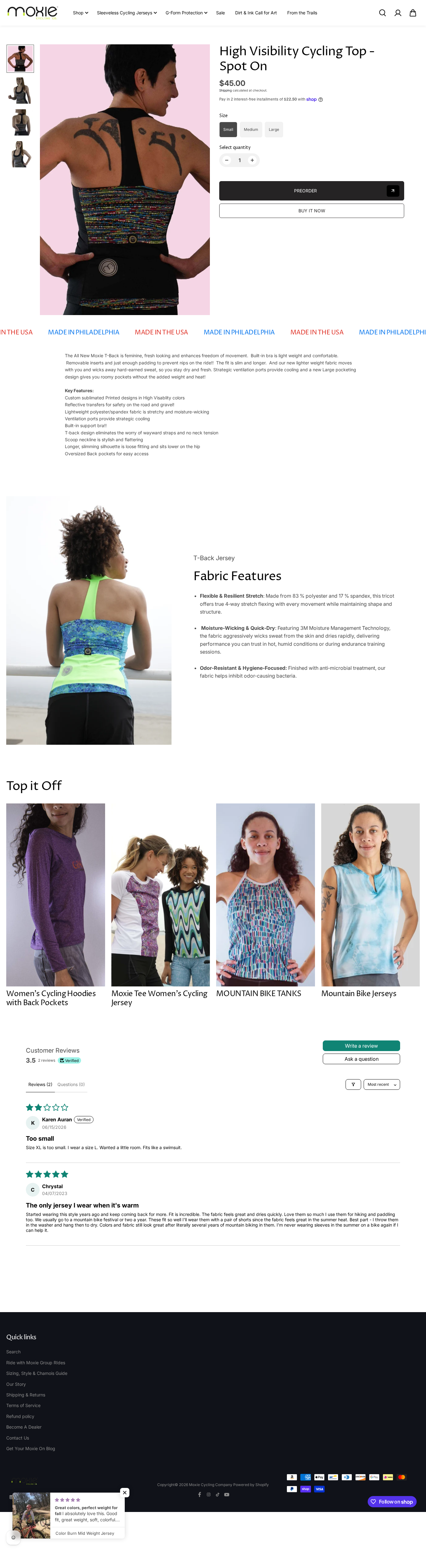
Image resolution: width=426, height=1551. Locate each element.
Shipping (225, 90)
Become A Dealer (23, 1427)
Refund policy (20, 1416)
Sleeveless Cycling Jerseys (124, 12)
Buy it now (311, 210)
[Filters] (353, 1084)
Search (13, 1351)
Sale (220, 12)
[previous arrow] (52, 180)
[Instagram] (208, 1494)
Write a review (361, 1046)
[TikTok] (217, 1494)
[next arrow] (198, 180)
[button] (413, 13)
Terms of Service (23, 1405)
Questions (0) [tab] (71, 1084)
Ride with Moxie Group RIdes (35, 1362)
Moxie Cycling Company (211, 1484)
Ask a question (362, 1059)
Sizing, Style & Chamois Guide (36, 1373)
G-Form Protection (184, 12)
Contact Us (17, 1437)
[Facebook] (199, 1494)
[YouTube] (226, 1494)
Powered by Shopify (251, 1484)
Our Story (16, 1384)
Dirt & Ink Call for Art (256, 12)
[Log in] (397, 13)
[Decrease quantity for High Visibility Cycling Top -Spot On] (226, 160)
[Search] (382, 13)
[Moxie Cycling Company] (32, 13)
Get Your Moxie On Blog (30, 1448)
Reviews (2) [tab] (40, 1084)
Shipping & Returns (25, 1394)
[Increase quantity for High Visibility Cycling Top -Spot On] (252, 160)
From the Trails (302, 12)
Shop (78, 12)
